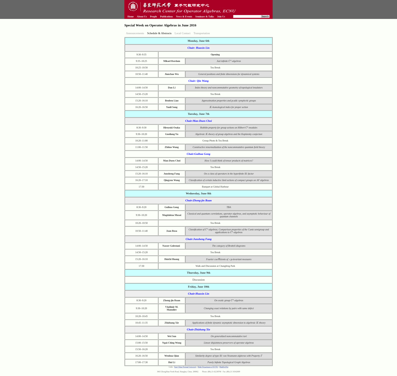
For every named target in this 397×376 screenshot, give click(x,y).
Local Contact (182, 33)
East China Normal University (185, 367)
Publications (166, 16)
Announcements (135, 33)
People (153, 16)
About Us (142, 16)
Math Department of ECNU (208, 367)
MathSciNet (223, 367)
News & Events (184, 16)
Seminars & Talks (204, 16)
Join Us (221, 16)
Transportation (202, 33)
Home (130, 16)
